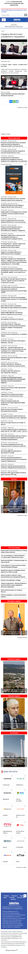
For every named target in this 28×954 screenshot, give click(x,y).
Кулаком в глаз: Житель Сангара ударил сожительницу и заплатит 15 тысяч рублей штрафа (14, 299)
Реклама (12, 897)
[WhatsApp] (14, 101)
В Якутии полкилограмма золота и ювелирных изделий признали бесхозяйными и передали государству (13, 228)
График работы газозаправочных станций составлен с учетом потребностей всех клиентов (14, 213)
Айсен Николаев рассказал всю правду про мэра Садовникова (14, 3)
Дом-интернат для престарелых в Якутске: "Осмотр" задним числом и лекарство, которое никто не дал (13, 280)
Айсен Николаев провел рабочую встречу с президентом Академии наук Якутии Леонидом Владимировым (14, 437)
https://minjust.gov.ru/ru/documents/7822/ (14, 943)
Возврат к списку (6, 134)
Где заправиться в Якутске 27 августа (12, 319)
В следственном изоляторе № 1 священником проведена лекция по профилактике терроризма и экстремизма (14, 159)
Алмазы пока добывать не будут (11, 580)
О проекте (14, 896)
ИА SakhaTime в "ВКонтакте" (15, 26)
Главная (6, 896)
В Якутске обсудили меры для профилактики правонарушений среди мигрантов (13, 402)
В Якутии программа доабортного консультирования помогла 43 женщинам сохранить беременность (14, 459)
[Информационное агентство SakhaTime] (16, 19)
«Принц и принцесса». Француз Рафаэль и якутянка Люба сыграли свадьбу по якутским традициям (14, 585)
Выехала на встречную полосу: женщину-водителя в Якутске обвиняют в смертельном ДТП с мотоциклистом (13, 144)
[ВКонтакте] (10, 101)
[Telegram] (17, 101)
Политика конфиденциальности (10, 911)
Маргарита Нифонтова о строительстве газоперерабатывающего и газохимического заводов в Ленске (13, 237)
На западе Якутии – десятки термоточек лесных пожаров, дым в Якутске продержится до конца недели (13, 245)
